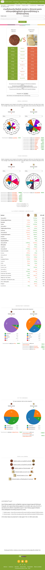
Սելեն (2, 263)
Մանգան (3, 230)
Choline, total (3, 267)
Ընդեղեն (18, 5)
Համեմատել (33, 5)
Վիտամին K (23, 206)
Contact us (11, 566)
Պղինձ (2, 224)
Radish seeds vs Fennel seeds (22, 468)
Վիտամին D (23, 203)
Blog (19, 3)
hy (24, 564)
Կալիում (3, 261)
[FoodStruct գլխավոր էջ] (3, 2)
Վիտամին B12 (24, 205)
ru (22, 564)
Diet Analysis (16, 1)
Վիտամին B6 (4, 242)
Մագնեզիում (4, 238)
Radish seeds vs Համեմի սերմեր (23, 461)
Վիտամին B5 (4, 248)
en (20, 564)
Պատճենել (26, 93)
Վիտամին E (3, 218)
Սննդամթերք (10, 5)
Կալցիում (3, 246)
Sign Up (28, 3)
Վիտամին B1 (4, 271)
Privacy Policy (23, 566)
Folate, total (3, 265)
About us (5, 566)
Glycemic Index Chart (33, 1)
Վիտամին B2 (4, 232)
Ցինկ (2, 257)
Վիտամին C (3, 226)
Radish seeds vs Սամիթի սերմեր (22, 464)
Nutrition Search (8, 1)
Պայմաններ (30, 566)
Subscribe (24, 3)
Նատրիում (3, 285)
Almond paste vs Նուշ (22, 475)
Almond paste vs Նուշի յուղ (22, 471)
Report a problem (37, 566)
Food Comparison (23, 1)
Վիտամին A (3, 269)
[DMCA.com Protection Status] (22, 556)
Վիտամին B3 (4, 255)
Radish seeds (25, 5)
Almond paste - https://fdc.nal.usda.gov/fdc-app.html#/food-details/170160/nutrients (23, 514)
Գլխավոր (3, 5)
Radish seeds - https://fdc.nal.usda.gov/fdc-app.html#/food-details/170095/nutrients (23, 512)
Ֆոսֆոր (2, 236)
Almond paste (5, 6)
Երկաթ (2, 252)
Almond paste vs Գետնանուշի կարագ (22, 479)
